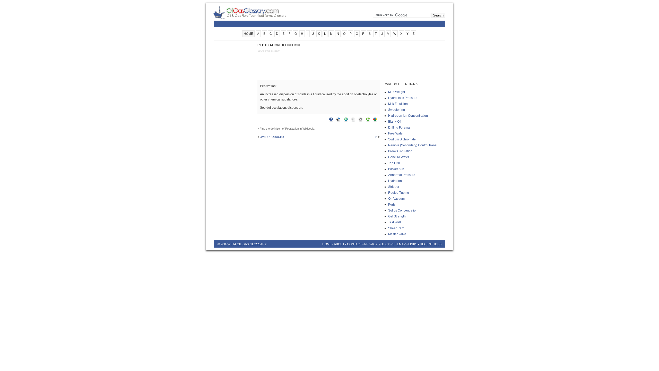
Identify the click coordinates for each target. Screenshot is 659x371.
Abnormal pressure (401, 175)
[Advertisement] (234, 120)
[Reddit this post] (361, 120)
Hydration (395, 181)
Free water (396, 133)
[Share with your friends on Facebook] (332, 120)
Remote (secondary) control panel (412, 145)
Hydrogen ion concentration (408, 115)
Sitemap (399, 244)
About (339, 244)
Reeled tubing (398, 193)
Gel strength (397, 216)
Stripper (393, 187)
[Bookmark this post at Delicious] (339, 120)
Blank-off (394, 121)
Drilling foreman (400, 127)
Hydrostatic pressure (402, 98)
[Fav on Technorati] (369, 120)
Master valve (397, 234)
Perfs (391, 204)
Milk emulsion (398, 104)
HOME (248, 34)
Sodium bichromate (402, 139)
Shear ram (396, 228)
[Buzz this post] (376, 120)
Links (412, 244)
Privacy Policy (377, 244)
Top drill (394, 163)
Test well (394, 222)
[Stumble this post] (347, 120)
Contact (354, 244)
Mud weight (396, 92)
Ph (375, 136)
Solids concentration (403, 210)
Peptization (292, 128)
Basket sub (396, 169)
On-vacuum (396, 198)
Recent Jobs (430, 244)
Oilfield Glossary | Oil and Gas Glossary (256, 12)
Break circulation (400, 151)
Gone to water (398, 157)
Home (327, 244)
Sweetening (396, 110)
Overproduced (272, 136)
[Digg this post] (354, 120)
